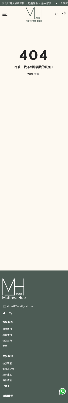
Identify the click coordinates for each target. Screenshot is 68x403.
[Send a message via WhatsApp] (62, 391)
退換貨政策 (8, 369)
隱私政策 (7, 380)
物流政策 (7, 363)
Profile (5, 385)
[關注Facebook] (3, 314)
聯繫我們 (7, 334)
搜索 (4, 345)
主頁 (37, 74)
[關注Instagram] (10, 314)
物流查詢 (7, 340)
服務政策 (7, 374)
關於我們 (7, 329)
